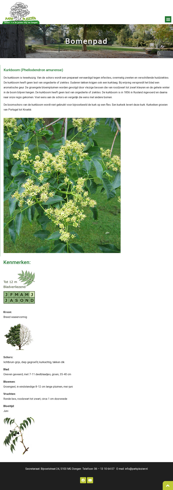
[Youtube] (90, 480)
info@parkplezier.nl (136, 468)
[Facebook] (83, 480)
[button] (168, 19)
